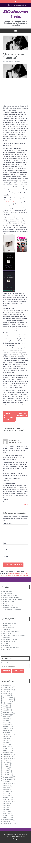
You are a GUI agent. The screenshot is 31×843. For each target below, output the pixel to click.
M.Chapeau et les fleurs (10, 623)
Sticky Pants (6, 645)
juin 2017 (6, 740)
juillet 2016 (6, 763)
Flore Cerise (6, 629)
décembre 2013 (8, 820)
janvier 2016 (7, 775)
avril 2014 (6, 811)
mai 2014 (6, 809)
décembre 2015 (8, 777)
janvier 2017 (7, 750)
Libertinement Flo (15, 14)
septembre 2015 (8, 783)
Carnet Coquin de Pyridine (11, 647)
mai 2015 (6, 791)
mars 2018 (6, 724)
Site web (5, 556)
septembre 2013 (8, 824)
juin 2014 (6, 807)
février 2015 (6, 797)
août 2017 (6, 736)
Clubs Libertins (7, 593)
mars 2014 (6, 813)
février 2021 (6, 687)
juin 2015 (6, 789)
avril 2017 (6, 744)
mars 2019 (6, 710)
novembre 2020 (8, 690)
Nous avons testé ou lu (10, 595)
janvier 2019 (7, 712)
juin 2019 (6, 706)
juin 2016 (6, 765)
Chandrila (18, 61)
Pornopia (5, 643)
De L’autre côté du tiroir (10, 639)
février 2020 (6, 696)
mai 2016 (6, 767)
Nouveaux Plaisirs (8, 627)
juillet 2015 (6, 787)
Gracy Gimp (6, 649)
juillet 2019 (6, 704)
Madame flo (13, 440)
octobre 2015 (7, 781)
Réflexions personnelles (18, 405)
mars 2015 (6, 795)
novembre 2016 (8, 755)
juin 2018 (6, 718)
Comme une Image (9, 641)
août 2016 (6, 761)
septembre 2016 (8, 759)
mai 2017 (6, 742)
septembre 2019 (8, 702)
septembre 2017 (8, 734)
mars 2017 (6, 746)
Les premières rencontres (17, 5)
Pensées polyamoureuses (11, 597)
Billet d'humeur (7, 591)
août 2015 (6, 785)
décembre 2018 (8, 714)
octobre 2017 (7, 732)
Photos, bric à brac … (9, 601)
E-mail (5, 550)
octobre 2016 (7, 757)
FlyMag (13, 836)
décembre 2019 (8, 698)
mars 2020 (6, 694)
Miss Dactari (7, 633)
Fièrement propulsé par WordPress (15, 834)
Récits (5, 603)
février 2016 (6, 773)
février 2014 (6, 815)
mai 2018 (6, 720)
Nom (5, 543)
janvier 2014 (7, 817)
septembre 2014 (8, 801)
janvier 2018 (7, 728)
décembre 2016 (8, 752)
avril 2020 (6, 692)
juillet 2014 (6, 805)
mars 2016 (6, 771)
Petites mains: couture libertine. (12, 599)
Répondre (26, 504)
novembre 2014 (8, 799)
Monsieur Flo (7, 625)
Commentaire (7, 523)
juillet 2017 (6, 738)
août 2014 (6, 803)
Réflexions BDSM (8, 405)
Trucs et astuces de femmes (12, 609)
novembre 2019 (8, 700)
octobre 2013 (7, 822)
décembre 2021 (8, 685)
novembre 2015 (8, 779)
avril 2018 (6, 722)
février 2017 (6, 748)
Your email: (4, 663)
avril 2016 (6, 769)
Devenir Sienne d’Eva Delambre (12, 202)
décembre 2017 (8, 730)
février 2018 (6, 726)
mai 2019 (6, 708)
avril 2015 (6, 793)
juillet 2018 (6, 716)
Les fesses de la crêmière (11, 631)
